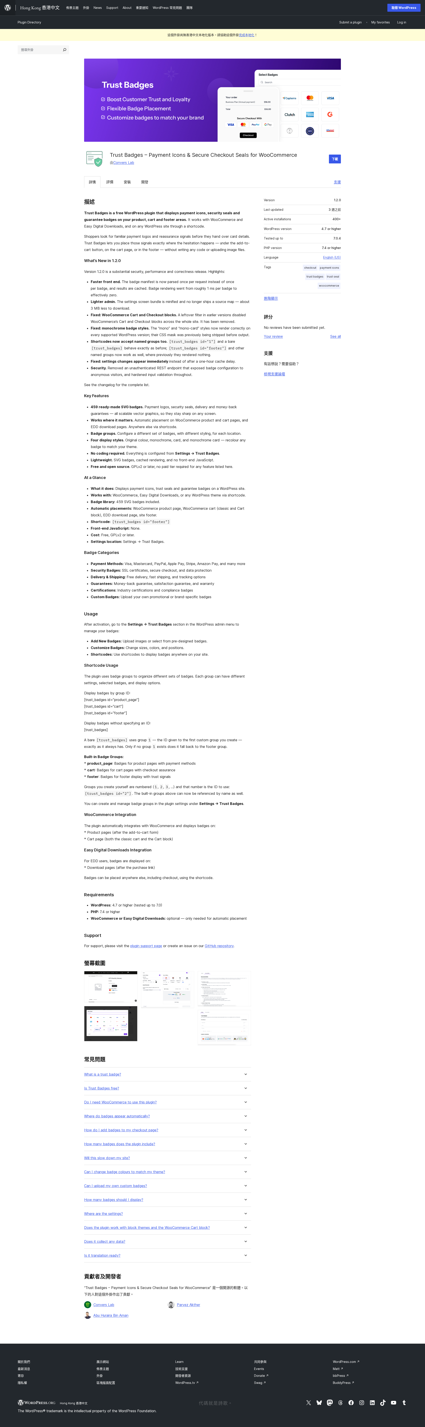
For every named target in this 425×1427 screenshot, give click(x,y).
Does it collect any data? (104, 1241)
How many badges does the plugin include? (119, 1144)
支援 (337, 182)
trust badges (315, 276)
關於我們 (24, 1362)
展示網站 (103, 1362)
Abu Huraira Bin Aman (110, 1315)
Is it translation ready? (102, 1255)
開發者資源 (183, 1375)
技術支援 (181, 1369)
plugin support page (146, 946)
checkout (310, 267)
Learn (179, 1362)
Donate (261, 1375)
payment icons (329, 267)
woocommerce (329, 285)
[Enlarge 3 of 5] (188, 977)
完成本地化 (246, 35)
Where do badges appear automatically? (117, 1116)
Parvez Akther (188, 1304)
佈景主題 (103, 1369)
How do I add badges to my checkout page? (121, 1130)
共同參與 (260, 1362)
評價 (109, 182)
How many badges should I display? (113, 1200)
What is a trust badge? (102, 1074)
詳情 (92, 182)
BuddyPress (343, 1383)
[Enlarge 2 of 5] (131, 1012)
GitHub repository (219, 946)
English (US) (332, 257)
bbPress (341, 1375)
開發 (144, 182)
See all (335, 336)
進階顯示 (271, 298)
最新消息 (24, 1369)
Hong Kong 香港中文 (73, 1403)
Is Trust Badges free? (101, 1088)
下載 (335, 159)
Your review (273, 336)
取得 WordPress (404, 8)
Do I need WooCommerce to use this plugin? (120, 1102)
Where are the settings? (103, 1214)
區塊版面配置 (106, 1383)
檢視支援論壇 (274, 374)
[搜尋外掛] (64, 49)
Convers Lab (123, 162)
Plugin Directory (29, 22)
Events (259, 1369)
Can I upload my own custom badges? (115, 1186)
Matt (338, 1369)
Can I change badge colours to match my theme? (124, 1172)
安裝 (127, 182)
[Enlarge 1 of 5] (131, 977)
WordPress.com (346, 1362)
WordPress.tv (187, 1383)
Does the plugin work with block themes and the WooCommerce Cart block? (147, 1228)
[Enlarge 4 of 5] (245, 977)
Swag (260, 1383)
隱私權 (22, 1383)
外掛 (100, 1375)
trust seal (333, 276)
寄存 (21, 1375)
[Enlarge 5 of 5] (245, 1016)
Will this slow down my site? (107, 1158)
